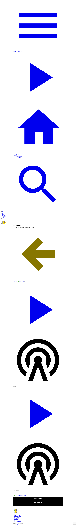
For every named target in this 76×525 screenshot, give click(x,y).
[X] (3, 221)
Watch (15, 153)
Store (15, 158)
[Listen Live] (38, 309)
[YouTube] (3, 223)
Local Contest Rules (19, 156)
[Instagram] (4, 222)
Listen (15, 152)
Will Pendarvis (18, 157)
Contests (15, 155)
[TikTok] (15, 511)
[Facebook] (15, 509)
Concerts (17, 154)
